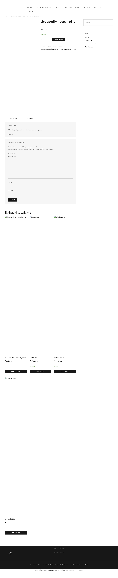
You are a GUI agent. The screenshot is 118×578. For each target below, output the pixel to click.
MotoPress (65, 565)
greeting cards (66, 49)
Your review (12, 156)
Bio (95, 8)
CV (101, 8)
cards (49, 49)
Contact (30, 11)
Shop (57, 8)
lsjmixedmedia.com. (54, 570)
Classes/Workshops (71, 8)
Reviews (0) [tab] (30, 118)
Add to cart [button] (16, 371)
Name (10, 182)
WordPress (85, 565)
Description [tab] (13, 118)
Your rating (12, 154)
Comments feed (90, 44)
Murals (87, 8)
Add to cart (58, 39)
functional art (56, 49)
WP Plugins (79, 570)
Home (29, 8)
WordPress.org (89, 47)
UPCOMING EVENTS (43, 8)
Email (10, 191)
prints (74, 49)
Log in (87, 37)
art (45, 49)
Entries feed (89, 40)
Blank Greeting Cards (18, 16)
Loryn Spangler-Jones (47, 565)
